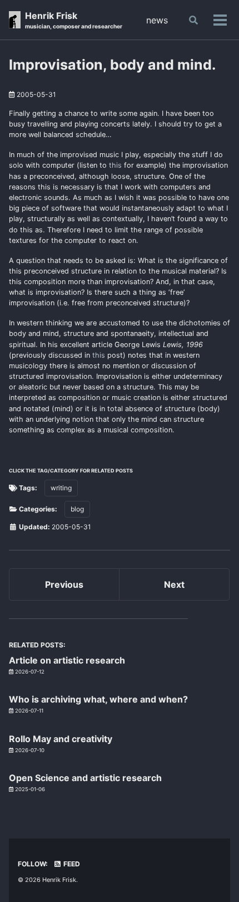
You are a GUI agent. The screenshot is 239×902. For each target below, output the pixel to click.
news (157, 20)
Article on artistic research (67, 660)
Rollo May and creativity (60, 738)
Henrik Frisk (73, 20)
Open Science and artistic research (85, 777)
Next (174, 584)
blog (77, 509)
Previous (64, 584)
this (115, 165)
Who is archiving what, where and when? (98, 699)
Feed (71, 864)
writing (61, 488)
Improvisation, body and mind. (112, 64)
